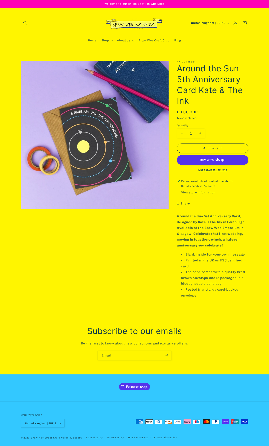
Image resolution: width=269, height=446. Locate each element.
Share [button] (185, 203)
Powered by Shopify (70, 437)
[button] (25, 23)
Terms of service (138, 437)
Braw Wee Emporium (44, 437)
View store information (198, 192)
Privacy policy (115, 437)
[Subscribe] (167, 355)
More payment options (212, 169)
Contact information (165, 437)
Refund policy (94, 437)
